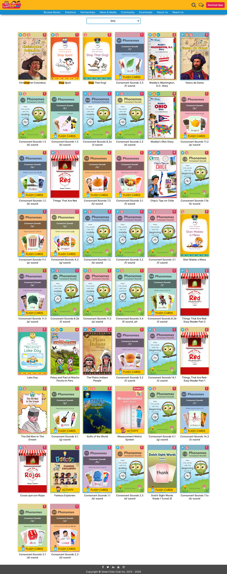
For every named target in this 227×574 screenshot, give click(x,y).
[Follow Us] (201, 5)
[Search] (193, 4)
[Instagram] (124, 567)
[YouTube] (118, 567)
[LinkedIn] (113, 567)
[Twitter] (108, 567)
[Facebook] (102, 567)
